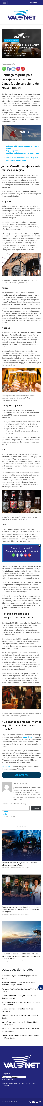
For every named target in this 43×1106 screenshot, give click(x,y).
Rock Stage (14, 1101)
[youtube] (33, 1102)
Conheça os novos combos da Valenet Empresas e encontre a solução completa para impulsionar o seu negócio (21, 909)
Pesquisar (36, 808)
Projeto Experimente (13, 151)
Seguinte (5, 814)
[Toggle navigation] (5, 3)
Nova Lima (27, 737)
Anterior (5, 812)
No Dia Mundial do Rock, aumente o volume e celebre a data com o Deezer (19, 864)
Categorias (6, 1073)
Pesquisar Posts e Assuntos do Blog (14, 804)
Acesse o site (7, 767)
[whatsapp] (39, 1102)
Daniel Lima (12, 867)
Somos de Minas (11, 40)
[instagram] (30, 1102)
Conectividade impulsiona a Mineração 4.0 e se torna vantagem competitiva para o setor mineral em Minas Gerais (21, 956)
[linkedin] (36, 1102)
